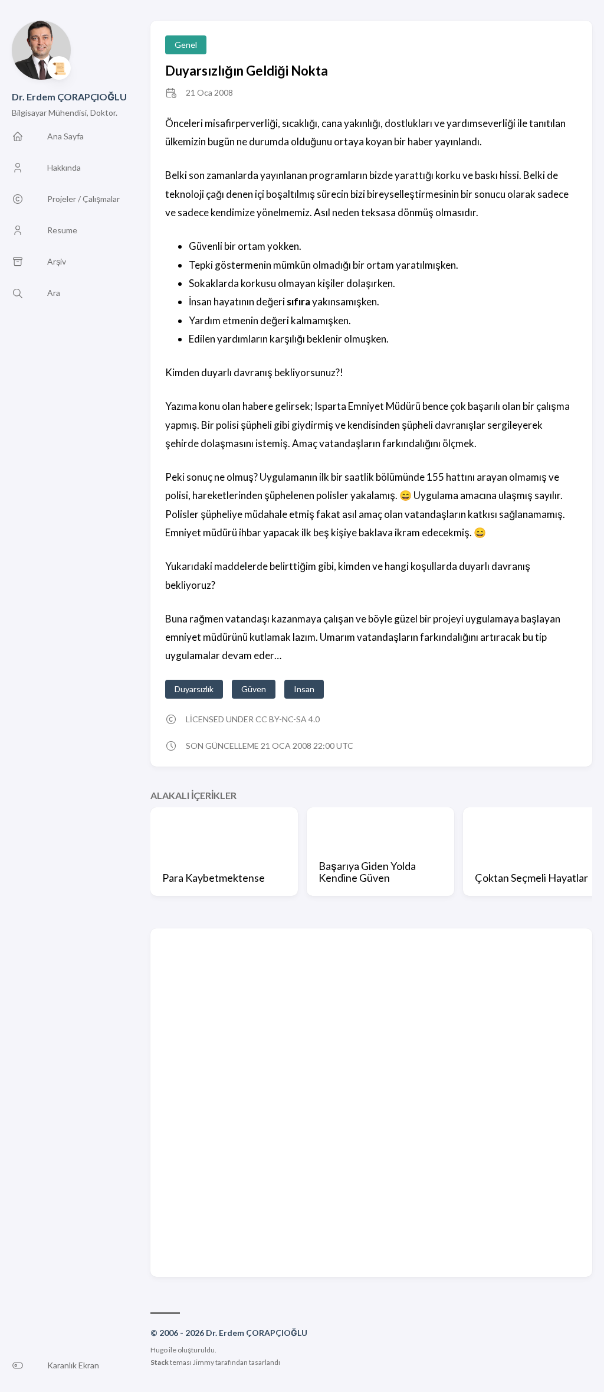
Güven (253, 689)
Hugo (159, 1349)
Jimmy (203, 1362)
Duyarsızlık (194, 689)
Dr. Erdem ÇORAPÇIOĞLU (69, 96)
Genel (186, 45)
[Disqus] (371, 1101)
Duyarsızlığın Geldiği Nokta (246, 71)
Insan (304, 689)
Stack (159, 1362)
